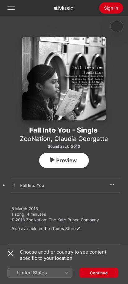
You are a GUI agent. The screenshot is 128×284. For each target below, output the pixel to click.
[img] (63, 8)
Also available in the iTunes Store (43, 228)
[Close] (10, 253)
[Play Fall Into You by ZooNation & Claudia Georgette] (14, 185)
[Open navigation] (11, 8)
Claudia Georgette (81, 138)
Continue (99, 272)
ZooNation (35, 138)
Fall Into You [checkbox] (32, 185)
